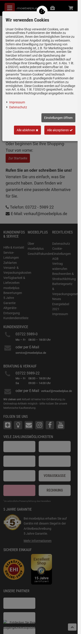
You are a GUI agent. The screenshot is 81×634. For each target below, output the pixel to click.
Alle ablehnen (26, 130)
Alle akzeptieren (58, 130)
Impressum (17, 102)
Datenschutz (18, 107)
